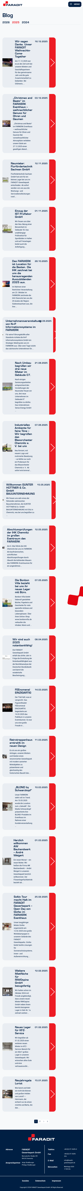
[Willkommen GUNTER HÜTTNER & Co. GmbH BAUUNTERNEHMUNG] (3, 499)
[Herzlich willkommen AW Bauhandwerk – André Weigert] (6, 861)
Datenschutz (40, 1181)
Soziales (25, 1181)
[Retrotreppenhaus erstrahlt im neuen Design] (4, 756)
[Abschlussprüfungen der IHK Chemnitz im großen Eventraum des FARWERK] (3, 548)
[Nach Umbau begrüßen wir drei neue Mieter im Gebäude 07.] (7, 387)
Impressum (56, 1181)
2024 (25, 22)
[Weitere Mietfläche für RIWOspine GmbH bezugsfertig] (7, 992)
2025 (15, 22)
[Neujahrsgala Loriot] (7, 1094)
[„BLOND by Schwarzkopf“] (7, 806)
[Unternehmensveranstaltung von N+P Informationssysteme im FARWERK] (2, 334)
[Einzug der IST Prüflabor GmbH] (7, 229)
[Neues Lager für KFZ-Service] (7, 1046)
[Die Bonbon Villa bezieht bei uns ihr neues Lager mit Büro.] (7, 602)
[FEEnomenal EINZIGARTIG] (7, 707)
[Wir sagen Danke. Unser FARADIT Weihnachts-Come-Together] (7, 62)
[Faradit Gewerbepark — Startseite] (12, 5)
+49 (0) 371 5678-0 (70, 1149)
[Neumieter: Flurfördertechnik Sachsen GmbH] (5, 179)
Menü (76, 4)
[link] (52, 62)
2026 (6, 22)
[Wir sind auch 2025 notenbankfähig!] (6, 657)
